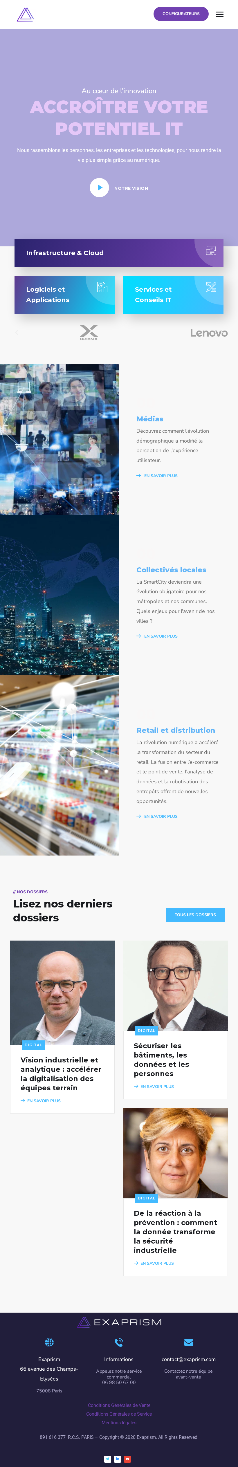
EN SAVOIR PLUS (160, 476)
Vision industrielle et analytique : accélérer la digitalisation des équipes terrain (61, 1074)
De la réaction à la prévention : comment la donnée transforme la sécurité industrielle (175, 1232)
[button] (16, 332)
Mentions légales (119, 1423)
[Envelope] (127, 1459)
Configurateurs (181, 14)
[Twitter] (107, 1459)
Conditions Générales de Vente (119, 1405)
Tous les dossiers (195, 915)
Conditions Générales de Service (119, 1414)
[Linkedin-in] (117, 1459)
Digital (33, 1045)
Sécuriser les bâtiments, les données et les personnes (161, 1060)
